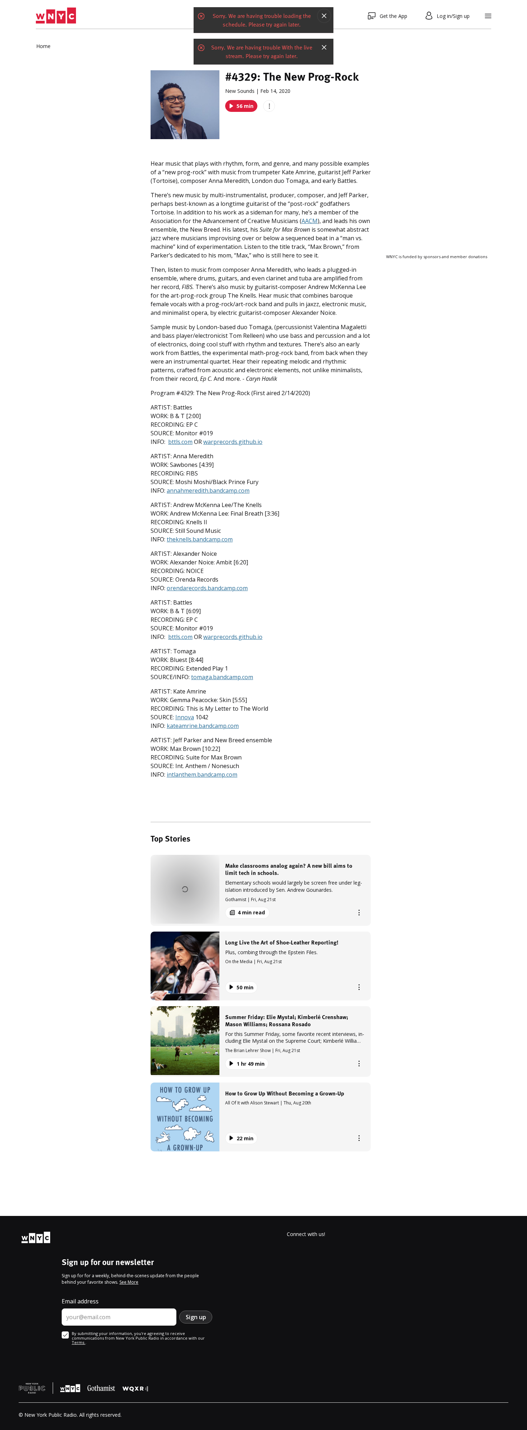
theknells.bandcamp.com (200, 539)
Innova (184, 717)
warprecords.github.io (232, 442)
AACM (310, 221)
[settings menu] (488, 16)
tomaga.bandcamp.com (222, 677)
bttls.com (180, 442)
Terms (78, 1342)
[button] (261, 890)
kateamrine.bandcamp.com (203, 726)
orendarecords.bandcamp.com (207, 588)
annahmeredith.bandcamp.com (208, 490)
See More (128, 1282)
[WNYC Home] (56, 16)
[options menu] (269, 106)
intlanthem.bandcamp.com (202, 774)
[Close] (324, 16)
